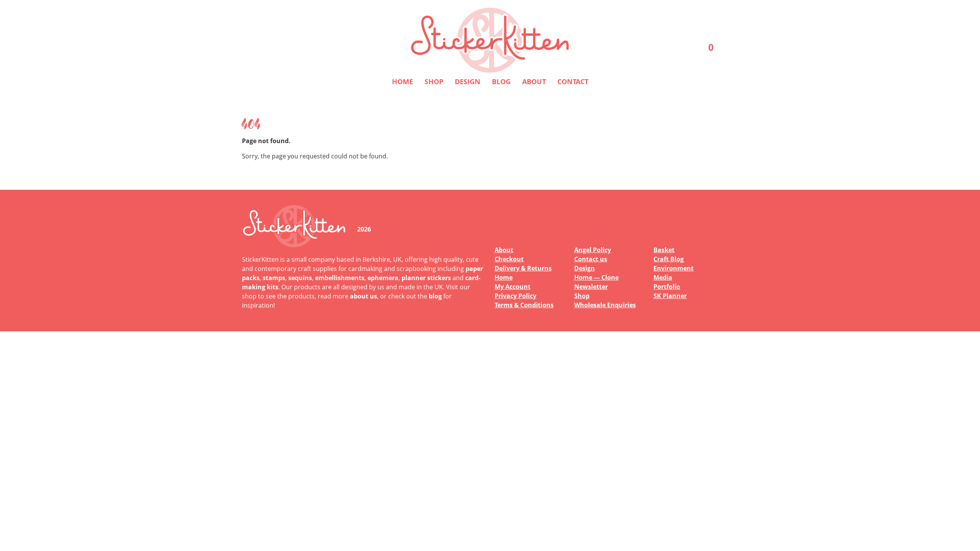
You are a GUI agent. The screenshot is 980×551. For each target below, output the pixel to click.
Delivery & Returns (523, 268)
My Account (513, 286)
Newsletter (591, 286)
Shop (434, 81)
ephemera (383, 278)
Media (662, 277)
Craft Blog (668, 259)
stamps (274, 278)
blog (435, 296)
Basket (664, 250)
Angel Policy (592, 250)
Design (467, 81)
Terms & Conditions (524, 305)
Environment (673, 268)
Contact (572, 81)
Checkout (509, 259)
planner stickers (426, 278)
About (534, 81)
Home (402, 81)
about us (363, 296)
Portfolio (666, 286)
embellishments (339, 278)
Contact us (590, 259)
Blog (501, 81)
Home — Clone (596, 277)
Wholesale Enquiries (605, 305)
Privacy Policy (515, 296)
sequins (300, 278)
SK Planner (670, 296)
